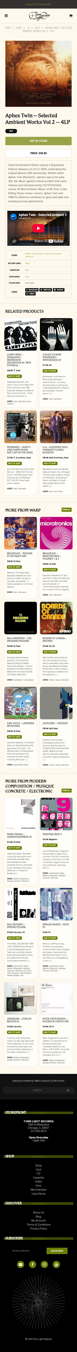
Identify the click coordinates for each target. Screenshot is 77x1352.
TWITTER (47, 290)
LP (28, 27)
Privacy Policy (38, 1228)
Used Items (21, 458)
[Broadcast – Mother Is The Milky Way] (20, 533)
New (27, 270)
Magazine (53, 839)
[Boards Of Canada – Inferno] (56, 618)
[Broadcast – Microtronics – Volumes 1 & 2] (56, 533)
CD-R (51, 1026)
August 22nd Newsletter (38, 4)
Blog (38, 1216)
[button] (9, 44)
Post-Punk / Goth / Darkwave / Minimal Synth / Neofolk (19, 973)
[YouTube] (56, 1264)
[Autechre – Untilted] (56, 703)
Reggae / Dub (18, 975)
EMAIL (32, 294)
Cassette (17, 932)
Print (38, 1185)
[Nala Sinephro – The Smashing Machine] (20, 618)
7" (14, 370)
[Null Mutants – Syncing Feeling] (20, 904)
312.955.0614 (38, 1131)
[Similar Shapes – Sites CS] (56, 904)
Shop (8, 27)
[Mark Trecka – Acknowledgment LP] (20, 814)
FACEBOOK (32, 290)
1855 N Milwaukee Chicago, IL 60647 (38, 1126)
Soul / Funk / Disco (55, 491)
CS (23, 932)
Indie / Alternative (19, 401)
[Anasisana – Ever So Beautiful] (20, 998)
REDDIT (60, 290)
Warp (27, 263)
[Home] (38, 15)
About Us (38, 1212)
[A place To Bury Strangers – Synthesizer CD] (56, 334)
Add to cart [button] (14, 376)
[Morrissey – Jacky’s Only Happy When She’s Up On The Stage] (20, 427)
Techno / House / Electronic (59, 680)
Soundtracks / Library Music (23, 680)
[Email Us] (20, 1264)
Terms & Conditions (38, 1224)
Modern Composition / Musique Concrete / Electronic (18, 880)
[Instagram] (44, 1264)
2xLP (51, 728)
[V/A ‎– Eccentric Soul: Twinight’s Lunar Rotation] (56, 427)
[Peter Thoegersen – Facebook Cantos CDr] (56, 998)
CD (50, 365)
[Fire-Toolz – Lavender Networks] (20, 703)
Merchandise (38, 1189)
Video (38, 1181)
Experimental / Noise (20, 765)
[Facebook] (32, 1264)
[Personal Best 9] (56, 814)
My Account (38, 1220)
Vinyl (19, 27)
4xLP (37, 27)
